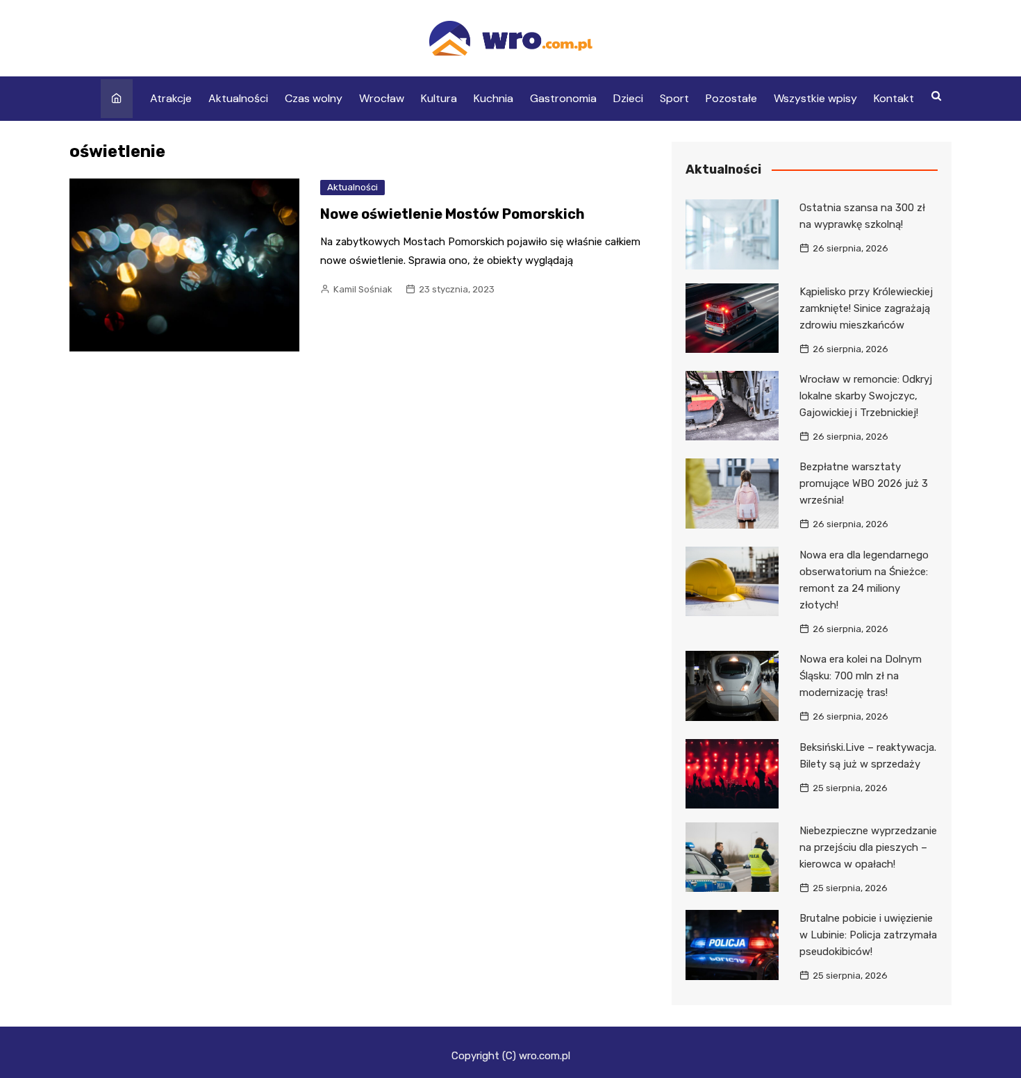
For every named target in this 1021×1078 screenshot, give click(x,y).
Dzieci (628, 98)
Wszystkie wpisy (815, 98)
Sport (674, 98)
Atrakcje (171, 98)
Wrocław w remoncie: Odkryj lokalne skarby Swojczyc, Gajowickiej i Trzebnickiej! (865, 396)
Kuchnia (493, 98)
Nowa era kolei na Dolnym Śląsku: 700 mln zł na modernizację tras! (860, 676)
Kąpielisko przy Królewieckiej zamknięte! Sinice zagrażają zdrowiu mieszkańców (866, 308)
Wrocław (381, 98)
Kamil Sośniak (362, 289)
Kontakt (894, 98)
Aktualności (238, 98)
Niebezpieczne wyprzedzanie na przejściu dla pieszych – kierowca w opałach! (868, 847)
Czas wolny (313, 98)
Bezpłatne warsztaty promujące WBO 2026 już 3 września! (863, 483)
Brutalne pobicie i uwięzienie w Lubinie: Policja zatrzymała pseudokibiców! (868, 935)
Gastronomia (563, 98)
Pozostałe (731, 98)
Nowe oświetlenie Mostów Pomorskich (452, 214)
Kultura (439, 98)
